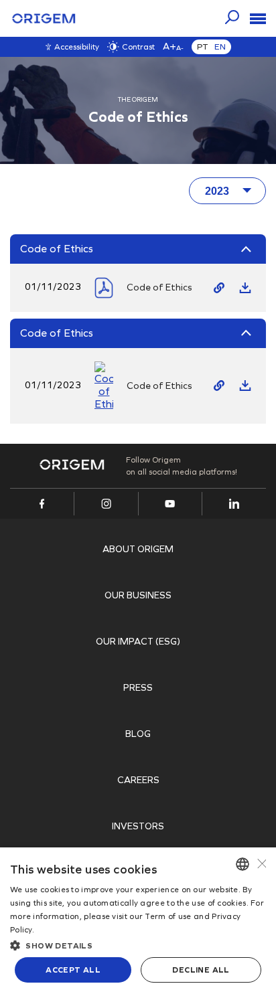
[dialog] (138, 921)
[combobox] (242, 864)
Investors (138, 826)
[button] (138, 944)
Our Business (138, 595)
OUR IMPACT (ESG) (138, 641)
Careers (138, 780)
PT (202, 47)
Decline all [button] (200, 970)
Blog (138, 734)
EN (220, 47)
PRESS (138, 687)
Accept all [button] (73, 970)
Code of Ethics (159, 287)
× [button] (261, 864)
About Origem (138, 549)
